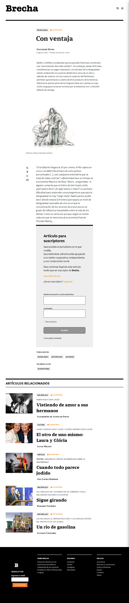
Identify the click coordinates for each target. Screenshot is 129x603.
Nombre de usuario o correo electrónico (59, 294)
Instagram (71, 567)
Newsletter (71, 570)
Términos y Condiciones (106, 564)
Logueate (68, 281)
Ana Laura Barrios (47, 479)
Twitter (69, 564)
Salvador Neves (45, 49)
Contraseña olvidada (52, 338)
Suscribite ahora (52, 275)
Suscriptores (44, 369)
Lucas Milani (44, 446)
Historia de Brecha (104, 567)
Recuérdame (51, 321)
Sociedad (70, 357)
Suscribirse (101, 562)
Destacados (42, 30)
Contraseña (48, 308)
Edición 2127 (42, 395)
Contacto (100, 572)
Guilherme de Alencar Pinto (53, 416)
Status (99, 575)
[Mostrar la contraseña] (81, 314)
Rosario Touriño (46, 506)
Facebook (70, 562)
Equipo (99, 570)
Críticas (41, 454)
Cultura (41, 425)
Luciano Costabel (46, 533)
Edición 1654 (57, 357)
